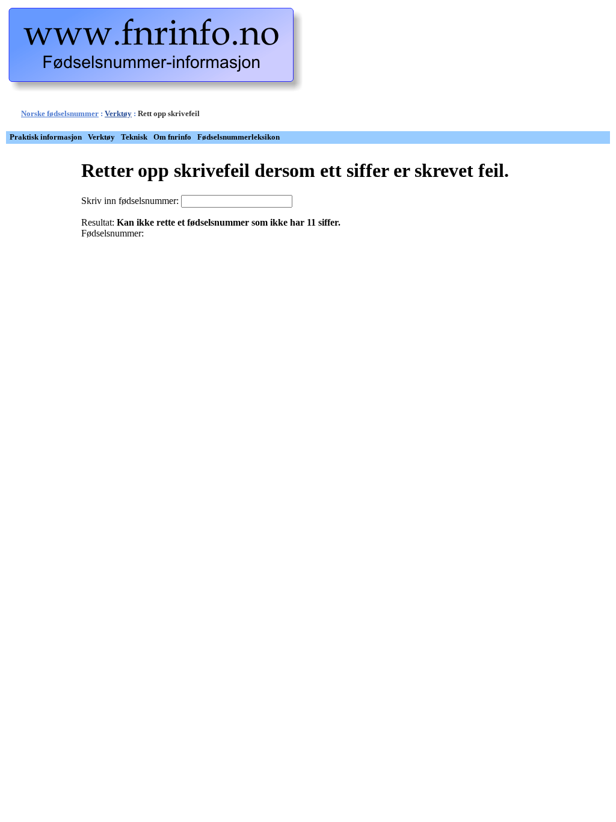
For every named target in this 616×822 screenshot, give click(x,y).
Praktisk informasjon (46, 137)
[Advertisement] (493, 68)
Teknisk (134, 137)
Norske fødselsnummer (60, 114)
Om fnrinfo (172, 137)
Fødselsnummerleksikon (238, 137)
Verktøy (118, 114)
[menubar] (145, 137)
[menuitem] (46, 137)
